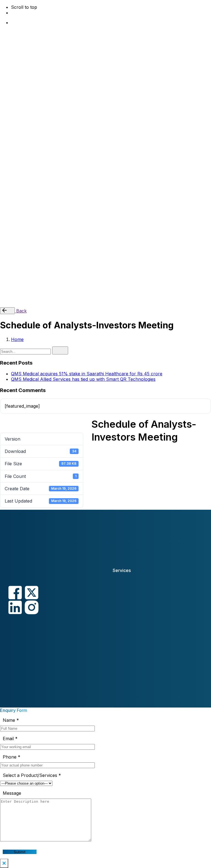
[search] (60, 350)
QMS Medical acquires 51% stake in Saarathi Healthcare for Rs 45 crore (86, 373)
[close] (7, 139)
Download (3, 423)
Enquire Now (24, 300)
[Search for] (26, 351)
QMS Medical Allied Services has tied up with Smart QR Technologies (83, 379)
